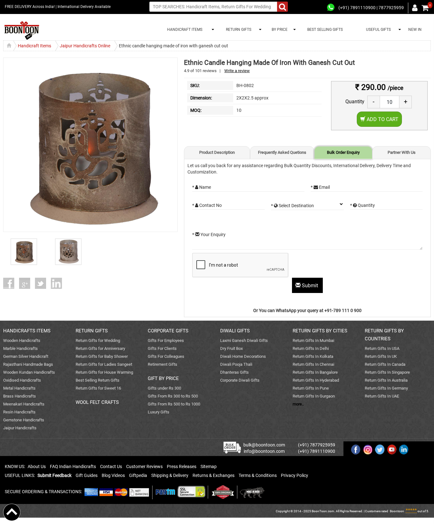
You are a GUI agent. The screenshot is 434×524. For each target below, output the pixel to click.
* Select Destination (292, 205)
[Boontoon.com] (11, 511)
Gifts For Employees (166, 340)
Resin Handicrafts (19, 412)
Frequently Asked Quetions (282, 152)
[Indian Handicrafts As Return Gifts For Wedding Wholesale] (21, 30)
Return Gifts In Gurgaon (314, 396)
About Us (37, 466)
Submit (310, 285)
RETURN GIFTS (237, 29)
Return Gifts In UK (381, 356)
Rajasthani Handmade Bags (28, 364)
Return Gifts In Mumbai (313, 340)
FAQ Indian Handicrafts (73, 466)
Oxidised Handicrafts (22, 380)
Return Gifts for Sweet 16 (98, 388)
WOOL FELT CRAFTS (97, 402)
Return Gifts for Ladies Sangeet (104, 364)
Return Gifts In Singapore (387, 372)
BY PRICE (279, 29)
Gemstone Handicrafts (23, 420)
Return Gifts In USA (382, 348)
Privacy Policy (294, 475)
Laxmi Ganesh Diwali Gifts (244, 340)
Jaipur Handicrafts (20, 427)
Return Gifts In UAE (382, 396)
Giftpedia (138, 475)
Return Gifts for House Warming (104, 372)
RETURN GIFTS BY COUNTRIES (384, 335)
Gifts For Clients (162, 348)
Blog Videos (113, 475)
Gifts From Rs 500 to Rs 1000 (174, 404)
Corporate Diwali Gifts (240, 380)
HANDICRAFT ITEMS (183, 29)
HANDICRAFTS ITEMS (27, 331)
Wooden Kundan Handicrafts (29, 372)
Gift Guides (87, 475)
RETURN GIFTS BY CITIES (320, 331)
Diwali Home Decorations (243, 356)
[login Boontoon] (415, 7)
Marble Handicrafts (20, 348)
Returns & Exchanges (213, 475)
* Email (320, 187)
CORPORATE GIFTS (168, 331)
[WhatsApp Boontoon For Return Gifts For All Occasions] (331, 7)
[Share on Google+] (27, 283)
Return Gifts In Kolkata (313, 356)
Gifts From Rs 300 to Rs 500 (173, 396)
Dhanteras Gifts (234, 372)
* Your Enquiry (209, 234)
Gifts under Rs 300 (164, 388)
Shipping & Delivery (169, 475)
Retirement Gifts (162, 364)
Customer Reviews (144, 466)
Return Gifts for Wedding (98, 340)
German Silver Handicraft (25, 356)
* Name (201, 187)
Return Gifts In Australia (386, 380)
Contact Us (111, 466)
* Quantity (362, 205)
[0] (425, 7)
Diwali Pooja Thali (236, 364)
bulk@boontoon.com (264, 444)
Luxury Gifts (158, 412)
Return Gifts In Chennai (313, 364)
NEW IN (415, 29)
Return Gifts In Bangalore (315, 372)
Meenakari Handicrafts (23, 404)
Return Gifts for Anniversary (100, 348)
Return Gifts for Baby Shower (102, 356)
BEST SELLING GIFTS (325, 29)
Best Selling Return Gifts (97, 380)
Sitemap (208, 466)
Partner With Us (402, 152)
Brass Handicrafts (19, 396)
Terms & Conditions (258, 475)
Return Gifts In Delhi (311, 348)
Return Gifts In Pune (311, 388)
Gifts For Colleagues (166, 356)
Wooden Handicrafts (21, 340)
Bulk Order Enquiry (343, 152)
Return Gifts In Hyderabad (316, 380)
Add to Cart (381, 119)
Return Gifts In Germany (386, 388)
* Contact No (207, 205)
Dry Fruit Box (231, 348)
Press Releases (181, 466)
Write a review (237, 70)
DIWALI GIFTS (235, 331)
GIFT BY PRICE (163, 378)
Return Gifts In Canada (385, 364)
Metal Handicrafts (19, 388)
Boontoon (397, 511)
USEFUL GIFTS (377, 29)
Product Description (217, 152)
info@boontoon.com (264, 451)
